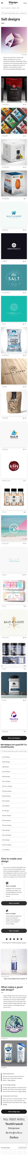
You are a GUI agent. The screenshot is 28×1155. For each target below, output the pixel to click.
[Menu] (2, 3)
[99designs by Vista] (13, 3)
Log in (25, 3)
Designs (14, 8)
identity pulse (6, 543)
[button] (26, 1145)
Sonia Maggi (6, 104)
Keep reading (11, 1080)
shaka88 (5, 261)
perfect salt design (16, 69)
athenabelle (5, 418)
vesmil (4, 606)
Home (2, 8)
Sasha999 (4, 1067)
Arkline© (5, 386)
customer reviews (21, 942)
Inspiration (8, 8)
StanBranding (6, 167)
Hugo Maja (5, 230)
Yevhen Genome (5, 976)
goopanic (25, 54)
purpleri (4, 574)
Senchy (4, 668)
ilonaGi (4, 700)
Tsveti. (4, 323)
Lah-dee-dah (6, 637)
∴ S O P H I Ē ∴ (6, 292)
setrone (4, 512)
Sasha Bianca (6, 355)
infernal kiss (4, 1038)
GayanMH (5, 135)
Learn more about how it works (14, 979)
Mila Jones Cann (6, 480)
